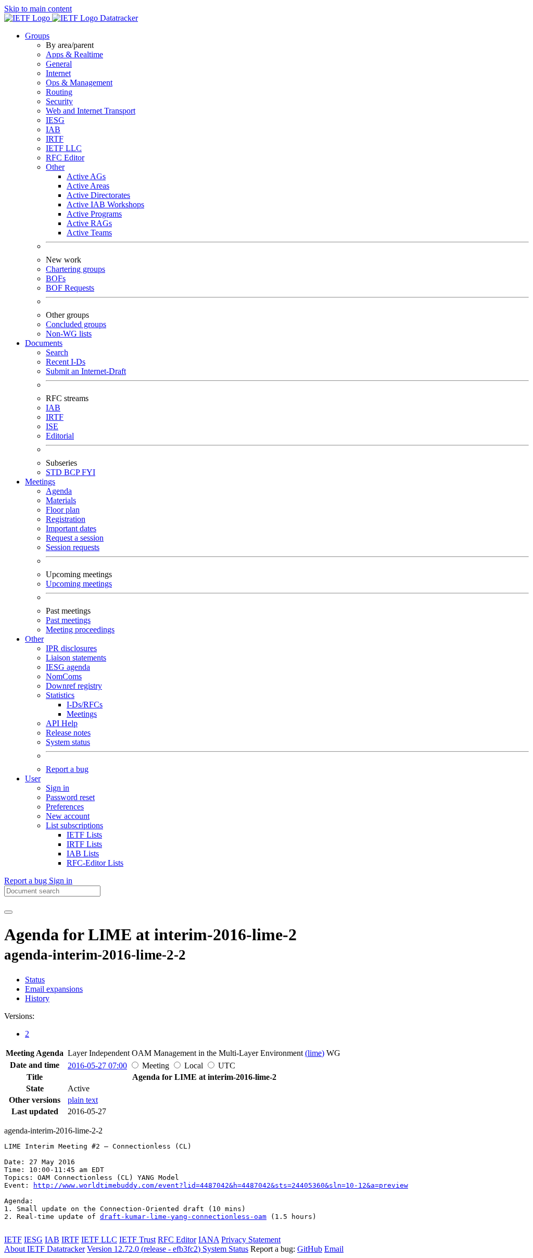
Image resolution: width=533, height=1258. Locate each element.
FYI (88, 472)
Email (334, 1248)
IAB (53, 129)
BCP (73, 472)
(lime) (314, 1053)
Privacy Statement (251, 1239)
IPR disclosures (71, 648)
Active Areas (88, 185)
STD (55, 472)
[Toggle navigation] (8, 912)
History (37, 998)
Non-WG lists (69, 333)
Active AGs (86, 176)
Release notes (68, 732)
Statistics (60, 695)
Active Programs (94, 213)
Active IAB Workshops (105, 204)
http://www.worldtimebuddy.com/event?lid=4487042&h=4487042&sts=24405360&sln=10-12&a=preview (220, 1185)
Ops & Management (79, 82)
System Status (225, 1248)
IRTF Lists (84, 844)
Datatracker (118, 18)
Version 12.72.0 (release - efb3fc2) (144, 1248)
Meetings (82, 713)
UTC (226, 1065)
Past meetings (68, 620)
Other (55, 167)
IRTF (55, 138)
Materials (61, 500)
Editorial (60, 435)
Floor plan (63, 509)
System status (68, 742)
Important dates (71, 528)
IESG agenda (68, 667)
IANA (208, 1239)
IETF (13, 1239)
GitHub (309, 1248)
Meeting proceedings (80, 629)
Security (59, 101)
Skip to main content (38, 8)
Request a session (75, 537)
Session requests (72, 547)
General (59, 63)
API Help (62, 723)
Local (193, 1065)
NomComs (64, 676)
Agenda (59, 491)
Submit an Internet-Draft (86, 371)
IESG (55, 120)
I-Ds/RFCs (85, 704)
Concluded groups (76, 324)
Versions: (19, 1016)
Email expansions (54, 989)
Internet (58, 73)
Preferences (65, 806)
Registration (65, 519)
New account (68, 816)
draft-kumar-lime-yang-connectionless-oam (183, 1216)
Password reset (70, 797)
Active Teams (89, 232)
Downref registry (74, 685)
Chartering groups (75, 269)
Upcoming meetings (79, 583)
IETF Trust (137, 1239)
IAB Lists (83, 853)
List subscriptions (74, 825)
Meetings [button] (40, 481)
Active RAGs (89, 223)
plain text (83, 1099)
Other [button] (34, 638)
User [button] (33, 778)
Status (35, 979)
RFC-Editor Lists (95, 862)
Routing (59, 92)
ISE (52, 426)
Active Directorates (98, 195)
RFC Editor (65, 157)
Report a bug (67, 769)
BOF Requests (70, 287)
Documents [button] (43, 343)
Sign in (57, 787)
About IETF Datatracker (44, 1248)
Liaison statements (76, 657)
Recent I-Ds (65, 361)
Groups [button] (37, 35)
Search (57, 352)
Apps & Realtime (74, 54)
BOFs (56, 278)
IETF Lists (84, 834)
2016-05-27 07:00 (97, 1065)
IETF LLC (64, 148)
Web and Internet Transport (90, 110)
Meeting (155, 1065)
